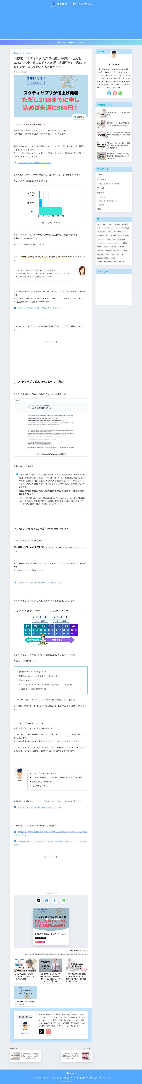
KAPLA (99, 228)
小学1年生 (113, 247)
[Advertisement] (71, 24)
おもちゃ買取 (101, 232)
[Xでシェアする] (38, 901)
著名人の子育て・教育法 (104, 262)
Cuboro (117, 224)
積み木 (101, 205)
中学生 (43, 954)
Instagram (48, 1035)
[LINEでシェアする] (63, 901)
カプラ (109, 232)
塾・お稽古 (84, 951)
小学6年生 (84, 954)
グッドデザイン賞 (102, 235)
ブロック (102, 197)
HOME (72, 1073)
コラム (100, 175)
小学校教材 (100, 254)
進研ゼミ (121, 262)
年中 (107, 254)
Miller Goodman (109, 228)
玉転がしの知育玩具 (103, 258)
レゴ (110, 243)
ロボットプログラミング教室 (109, 184)
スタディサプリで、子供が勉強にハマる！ (34, 163)
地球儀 (106, 247)
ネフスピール (125, 235)
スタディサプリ (114, 235)
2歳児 (105, 224)
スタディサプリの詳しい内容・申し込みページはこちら (40, 308)
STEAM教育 (125, 228)
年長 (118, 254)
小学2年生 (121, 247)
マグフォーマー (101, 243)
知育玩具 (100, 193)
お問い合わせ (56, 1078)
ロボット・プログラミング (108, 201)
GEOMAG (125, 224)
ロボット (116, 243)
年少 (113, 254)
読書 (115, 262)
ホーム (30, 1078)
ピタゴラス (100, 239)
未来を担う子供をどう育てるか (74, 4)
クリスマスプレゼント (120, 232)
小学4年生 (63, 954)
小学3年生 (52, 954)
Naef (117, 228)
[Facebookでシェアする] (46, 901)
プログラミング (110, 239)
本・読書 (100, 188)
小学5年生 (73, 954)
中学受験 (34, 954)
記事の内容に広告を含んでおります (71, 43)
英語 (99, 209)
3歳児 (110, 224)
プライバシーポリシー (42, 1078)
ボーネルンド (121, 239)
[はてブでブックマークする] (55, 901)
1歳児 (99, 224)
